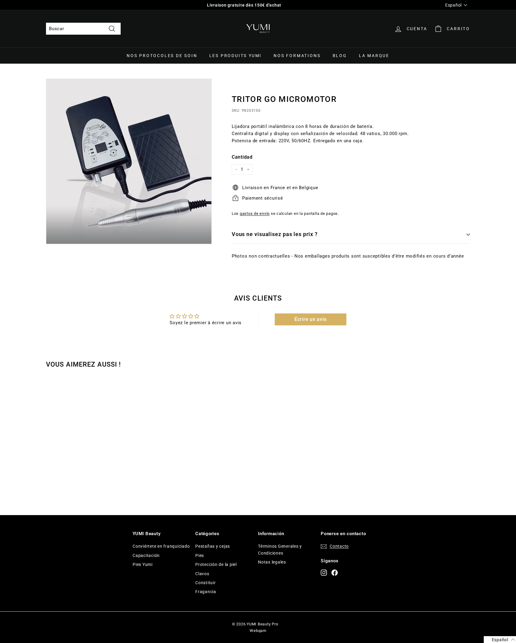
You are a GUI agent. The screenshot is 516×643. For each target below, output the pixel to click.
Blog (340, 55)
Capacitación (146, 555)
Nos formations (297, 55)
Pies (199, 555)
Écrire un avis (310, 319)
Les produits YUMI (235, 55)
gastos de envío (255, 213)
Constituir (205, 582)
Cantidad (242, 157)
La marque (374, 55)
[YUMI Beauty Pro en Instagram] (324, 572)
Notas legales (272, 562)
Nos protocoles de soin (162, 55)
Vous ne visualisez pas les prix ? (275, 234)
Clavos (202, 573)
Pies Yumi (143, 564)
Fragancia (205, 591)
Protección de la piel (216, 564)
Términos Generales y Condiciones (280, 549)
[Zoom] (128, 161)
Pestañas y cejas (212, 546)
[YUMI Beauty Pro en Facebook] (334, 572)
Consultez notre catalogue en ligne (244, 5)
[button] (500, 639)
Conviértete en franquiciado (161, 546)
